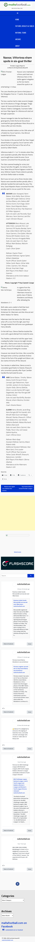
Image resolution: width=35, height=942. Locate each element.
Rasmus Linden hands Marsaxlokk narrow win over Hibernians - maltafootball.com (20, 603)
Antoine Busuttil (23, 68)
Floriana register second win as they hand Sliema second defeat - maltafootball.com (21, 669)
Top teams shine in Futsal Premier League (26, 488)
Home (17, 19)
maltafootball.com (17, 8)
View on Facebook (8, 644)
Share (29, 644)
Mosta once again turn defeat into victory (8, 488)
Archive (18, 39)
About (17, 46)
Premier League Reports (17, 66)
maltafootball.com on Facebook (14, 925)
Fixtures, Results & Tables (24, 26)
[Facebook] (17, 884)
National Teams (20, 32)
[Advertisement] (17, 513)
